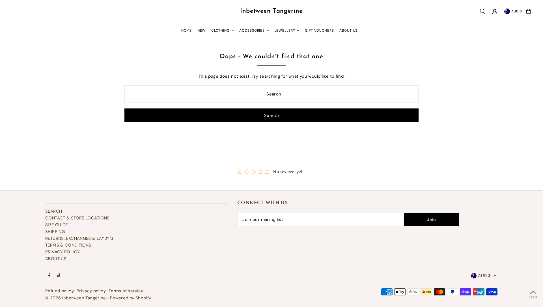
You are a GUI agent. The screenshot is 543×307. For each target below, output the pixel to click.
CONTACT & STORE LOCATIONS (77, 218)
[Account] (494, 11)
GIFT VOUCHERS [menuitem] (319, 30)
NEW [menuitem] (201, 30)
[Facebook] (49, 275)
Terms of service (126, 291)
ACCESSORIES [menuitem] (252, 30)
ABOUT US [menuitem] (348, 30)
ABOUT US (55, 259)
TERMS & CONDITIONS (68, 245)
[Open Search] (482, 11)
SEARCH (53, 211)
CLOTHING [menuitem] (220, 30)
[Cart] (528, 11)
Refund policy (59, 291)
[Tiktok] (58, 275)
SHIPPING (55, 231)
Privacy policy (91, 291)
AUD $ (516, 11)
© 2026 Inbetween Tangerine (76, 298)
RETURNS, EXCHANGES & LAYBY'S (79, 238)
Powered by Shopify (130, 298)
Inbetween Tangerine (271, 11)
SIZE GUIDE (56, 225)
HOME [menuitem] (186, 30)
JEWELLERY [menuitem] (285, 30)
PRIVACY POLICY (62, 252)
